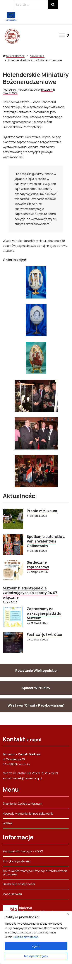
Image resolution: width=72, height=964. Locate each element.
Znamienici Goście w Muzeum (22, 804)
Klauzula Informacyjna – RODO (23, 851)
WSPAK (8, 823)
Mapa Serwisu (12, 894)
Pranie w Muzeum (42, 510)
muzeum (47, 89)
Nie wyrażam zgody (36, 956)
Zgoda (36, 946)
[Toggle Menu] (62, 35)
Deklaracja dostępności (19, 884)
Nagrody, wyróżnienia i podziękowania (28, 814)
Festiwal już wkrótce (44, 634)
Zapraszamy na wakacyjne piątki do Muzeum (44, 613)
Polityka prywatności (26, 937)
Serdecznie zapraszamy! (38, 564)
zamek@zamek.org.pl (27, 778)
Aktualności (37, 55)
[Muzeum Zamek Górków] (12, 36)
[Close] (68, 914)
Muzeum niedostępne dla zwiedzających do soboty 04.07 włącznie (30, 593)
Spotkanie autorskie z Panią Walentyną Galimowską (46, 541)
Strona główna (15, 55)
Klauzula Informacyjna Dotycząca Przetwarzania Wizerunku (35, 872)
